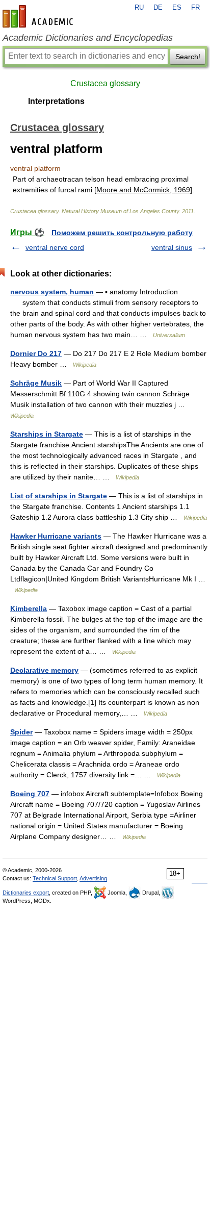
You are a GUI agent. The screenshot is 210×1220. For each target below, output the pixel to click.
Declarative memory (44, 670)
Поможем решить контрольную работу (122, 232)
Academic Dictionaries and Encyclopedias (88, 38)
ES (176, 7)
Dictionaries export (26, 892)
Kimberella (28, 608)
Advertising (93, 878)
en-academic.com (39, 16)
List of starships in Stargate (58, 496)
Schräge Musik (36, 383)
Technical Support (55, 878)
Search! (187, 57)
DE (158, 7)
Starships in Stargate (46, 434)
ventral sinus (171, 247)
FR (195, 7)
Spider (21, 732)
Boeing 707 (29, 794)
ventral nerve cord (54, 247)
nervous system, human (52, 292)
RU (139, 7)
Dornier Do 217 (36, 353)
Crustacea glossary (105, 83)
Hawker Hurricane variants (55, 536)
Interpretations (56, 101)
